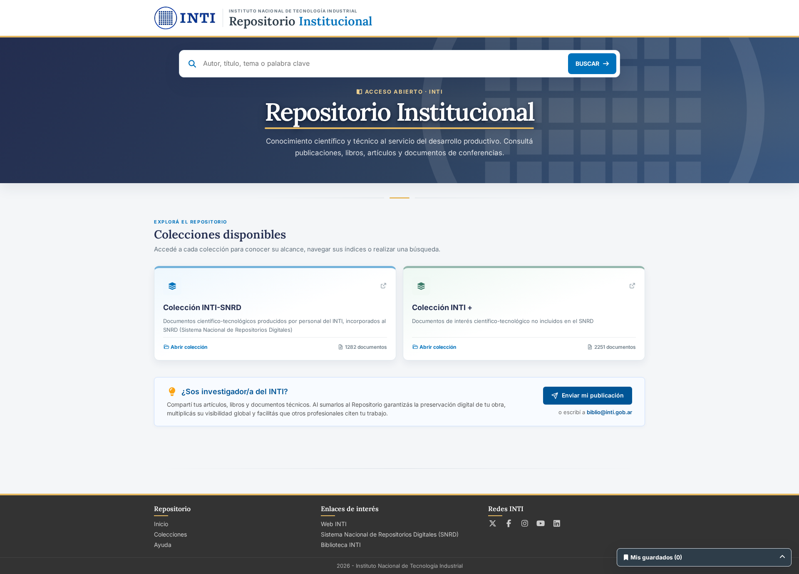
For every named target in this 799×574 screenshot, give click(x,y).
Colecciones (170, 534)
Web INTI (334, 523)
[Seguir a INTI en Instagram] (525, 523)
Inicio (161, 523)
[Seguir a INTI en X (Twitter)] (493, 523)
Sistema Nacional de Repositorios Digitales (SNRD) (390, 534)
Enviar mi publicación (593, 395)
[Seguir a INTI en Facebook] (509, 523)
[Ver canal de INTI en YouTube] (541, 523)
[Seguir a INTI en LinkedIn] (557, 523)
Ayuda (162, 544)
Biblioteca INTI (341, 544)
